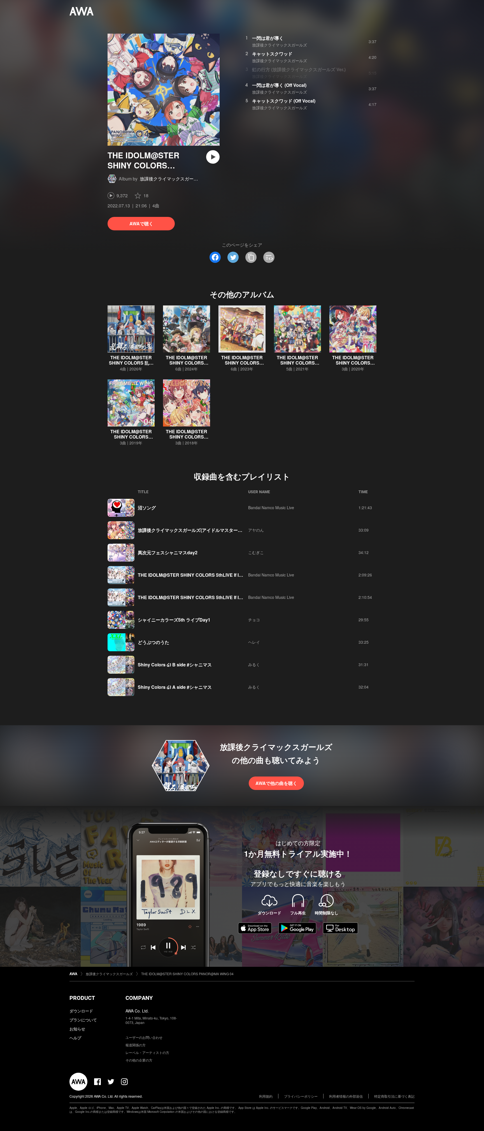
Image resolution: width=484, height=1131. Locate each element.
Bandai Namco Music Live (271, 507)
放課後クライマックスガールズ (171, 178)
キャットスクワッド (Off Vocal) (283, 101)
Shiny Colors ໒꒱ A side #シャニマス (175, 687)
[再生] (213, 157)
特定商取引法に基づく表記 (394, 1096)
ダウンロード (81, 1011)
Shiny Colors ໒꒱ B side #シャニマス (175, 664)
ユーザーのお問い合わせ (143, 1037)
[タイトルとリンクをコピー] (251, 257)
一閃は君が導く (267, 38)
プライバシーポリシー (301, 1096)
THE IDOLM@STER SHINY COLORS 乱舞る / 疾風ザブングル (131, 362)
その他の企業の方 (138, 1060)
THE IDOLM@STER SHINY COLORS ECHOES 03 (186, 362)
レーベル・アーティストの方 (147, 1052)
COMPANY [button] (139, 998)
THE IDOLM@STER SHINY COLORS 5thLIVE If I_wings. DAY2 (203, 575)
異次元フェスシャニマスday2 (167, 552)
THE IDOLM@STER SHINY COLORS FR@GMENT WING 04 (131, 436)
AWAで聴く (141, 223)
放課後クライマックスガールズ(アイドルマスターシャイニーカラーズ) (209, 530)
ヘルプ (75, 1037)
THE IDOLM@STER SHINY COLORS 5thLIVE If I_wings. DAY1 (203, 597)
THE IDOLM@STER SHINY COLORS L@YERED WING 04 (297, 362)
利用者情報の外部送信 (346, 1096)
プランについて (83, 1020)
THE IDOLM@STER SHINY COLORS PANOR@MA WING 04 (187, 973)
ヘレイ (254, 642)
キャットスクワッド (272, 53)
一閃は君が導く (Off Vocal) (279, 85)
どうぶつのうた (153, 642)
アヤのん (256, 530)
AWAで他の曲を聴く (276, 783)
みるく (254, 664)
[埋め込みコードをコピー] (268, 257)
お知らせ (77, 1029)
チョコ (254, 619)
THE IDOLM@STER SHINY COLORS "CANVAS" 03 (242, 362)
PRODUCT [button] (82, 998)
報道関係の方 (135, 1044)
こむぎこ (256, 552)
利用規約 (266, 1096)
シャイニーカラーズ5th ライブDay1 (174, 620)
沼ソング (147, 507)
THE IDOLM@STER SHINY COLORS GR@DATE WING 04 (353, 362)
